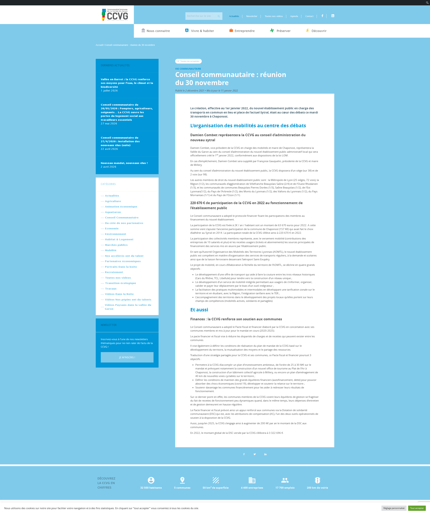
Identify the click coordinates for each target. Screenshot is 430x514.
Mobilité (110, 250)
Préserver (283, 31)
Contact (309, 16)
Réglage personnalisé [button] (393, 508)
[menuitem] (427, 2)
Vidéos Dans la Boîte (119, 294)
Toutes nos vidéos (274, 16)
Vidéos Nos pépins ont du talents (128, 299)
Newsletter (251, 16)
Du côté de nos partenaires (124, 223)
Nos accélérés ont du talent (124, 256)
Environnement (115, 234)
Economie (112, 228)
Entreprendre (245, 31)
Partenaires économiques (123, 261)
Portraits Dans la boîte (121, 267)
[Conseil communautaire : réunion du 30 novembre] (265, 454)
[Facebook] (244, 454)
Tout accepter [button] (417, 508)
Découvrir (319, 31)
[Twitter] (254, 454)
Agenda (294, 16)
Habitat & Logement (119, 239)
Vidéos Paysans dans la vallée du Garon (128, 307)
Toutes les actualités (189, 61)
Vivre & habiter (202, 31)
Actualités (234, 16)
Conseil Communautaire (122, 217)
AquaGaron (113, 212)
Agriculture (113, 201)
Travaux (111, 289)
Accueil (99, 45)
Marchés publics (116, 245)
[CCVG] (115, 14)
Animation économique (121, 206)
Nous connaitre (158, 31)
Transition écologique (120, 283)
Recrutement (114, 272)
